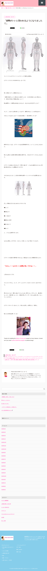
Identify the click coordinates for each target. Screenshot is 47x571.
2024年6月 (3, 462)
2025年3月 (3, 432)
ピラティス (37, 356)
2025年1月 (3, 438)
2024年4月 (3, 469)
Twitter (19, 547)
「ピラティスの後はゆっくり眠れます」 (9, 406)
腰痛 (17, 359)
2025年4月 (3, 428)
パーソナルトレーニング (29, 356)
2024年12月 (3, 442)
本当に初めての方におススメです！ (7, 548)
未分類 (2, 517)
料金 (3, 555)
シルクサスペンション (12, 356)
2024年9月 (3, 452)
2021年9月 (3, 479)
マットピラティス (33, 358)
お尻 (6, 356)
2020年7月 (3, 482)
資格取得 (20, 359)
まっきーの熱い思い (5, 507)
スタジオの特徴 (5, 550)
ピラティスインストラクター (22, 358)
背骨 (14, 359)
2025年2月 (3, 435)
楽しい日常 (3, 520)
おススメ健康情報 (4, 500)
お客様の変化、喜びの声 (10, 355)
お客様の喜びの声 (5, 553)
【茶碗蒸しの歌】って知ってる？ (7, 396)
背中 (12, 359)
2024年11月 (3, 445)
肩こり (9, 359)
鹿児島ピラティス (35, 359)
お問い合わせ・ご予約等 (7, 560)
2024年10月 (3, 449)
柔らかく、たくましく (5, 400)
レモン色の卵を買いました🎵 (7, 410)
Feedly (19, 551)
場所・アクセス (5, 557)
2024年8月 (3, 455)
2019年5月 (3, 489)
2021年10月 (3, 476)
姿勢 (6, 359)
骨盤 (26, 359)
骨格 (24, 359)
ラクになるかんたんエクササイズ (7, 514)
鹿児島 (29, 359)
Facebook (20, 549)
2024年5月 (3, 465)
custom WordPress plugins (18, 340)
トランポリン (20, 356)
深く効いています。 (5, 403)
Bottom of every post (21, 338)
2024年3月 (3, 472)
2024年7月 (3, 459)
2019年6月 (3, 486)
